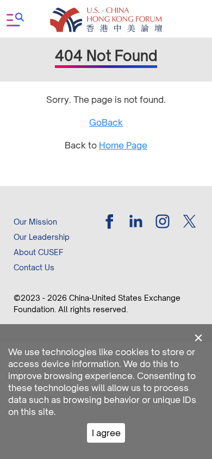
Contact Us (34, 267)
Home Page (123, 145)
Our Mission (35, 221)
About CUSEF (38, 252)
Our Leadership (42, 236)
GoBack (106, 122)
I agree (106, 432)
